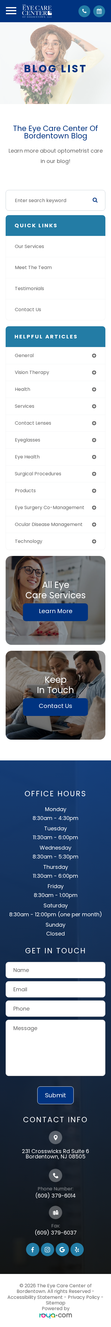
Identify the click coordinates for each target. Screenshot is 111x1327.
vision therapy (32, 372)
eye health (27, 456)
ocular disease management (49, 524)
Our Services (29, 246)
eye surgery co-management (49, 507)
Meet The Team (33, 267)
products (25, 490)
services (24, 406)
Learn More (56, 611)
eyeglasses (27, 440)
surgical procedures (38, 473)
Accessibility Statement (35, 1297)
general (24, 355)
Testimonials (29, 288)
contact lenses (33, 423)
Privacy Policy (84, 1297)
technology (28, 541)
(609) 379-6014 (55, 1195)
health (22, 389)
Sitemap (55, 1302)
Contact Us (28, 309)
